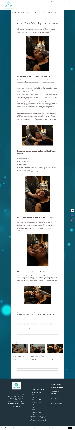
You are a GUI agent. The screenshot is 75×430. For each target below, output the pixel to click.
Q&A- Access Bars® (53, 355)
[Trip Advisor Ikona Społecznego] (72, 210)
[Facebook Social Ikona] (72, 215)
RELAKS (44, 12)
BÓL (27, 12)
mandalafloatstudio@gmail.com (61, 400)
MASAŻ (39, 12)
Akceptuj (69, 428)
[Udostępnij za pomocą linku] (25, 332)
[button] (61, 12)
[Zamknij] (73, 428)
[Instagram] (72, 219)
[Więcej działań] (57, 20)
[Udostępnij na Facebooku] (17, 332)
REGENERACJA (33, 12)
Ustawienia (64, 428)
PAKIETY (50, 12)
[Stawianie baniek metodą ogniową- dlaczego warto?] (20, 348)
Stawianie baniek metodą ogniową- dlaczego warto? (19, 355)
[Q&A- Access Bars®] (55, 348)
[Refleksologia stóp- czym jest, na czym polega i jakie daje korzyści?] (37, 348)
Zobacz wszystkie (60, 342)
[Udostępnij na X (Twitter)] (20, 332)
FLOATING (23, 12)
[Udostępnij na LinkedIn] (23, 332)
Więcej (55, 12)
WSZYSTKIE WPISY (15, 12)
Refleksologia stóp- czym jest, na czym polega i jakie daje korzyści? (37, 355)
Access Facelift (19, 328)
